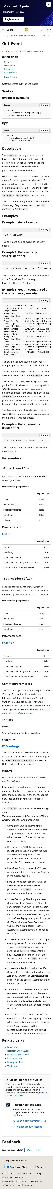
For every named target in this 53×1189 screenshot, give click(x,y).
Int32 (41, 499)
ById (4, 533)
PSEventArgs (10, 746)
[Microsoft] (26, 29)
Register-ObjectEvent (18, 1054)
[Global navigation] (2, 29)
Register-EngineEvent (18, 1050)
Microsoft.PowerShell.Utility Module (27, 51)
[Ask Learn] (44, 36)
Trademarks (7, 1185)
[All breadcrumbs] (4, 36)
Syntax (7, 62)
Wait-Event (12, 1066)
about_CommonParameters (16, 713)
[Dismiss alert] (48, 4)
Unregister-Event (16, 1062)
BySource (7, 642)
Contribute (7, 1177)
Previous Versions (26, 1173)
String (41, 613)
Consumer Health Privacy (13, 1181)
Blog (39, 1173)
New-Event (12, 1046)
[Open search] (40, 29)
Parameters (9, 72)
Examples (8, 69)
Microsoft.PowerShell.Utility (22, 35)
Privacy (18, 1177)
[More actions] (48, 36)
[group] (26, 268)
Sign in (47, 29)
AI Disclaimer (8, 1173)
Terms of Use (36, 1181)
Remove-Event (14, 1058)
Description (9, 65)
